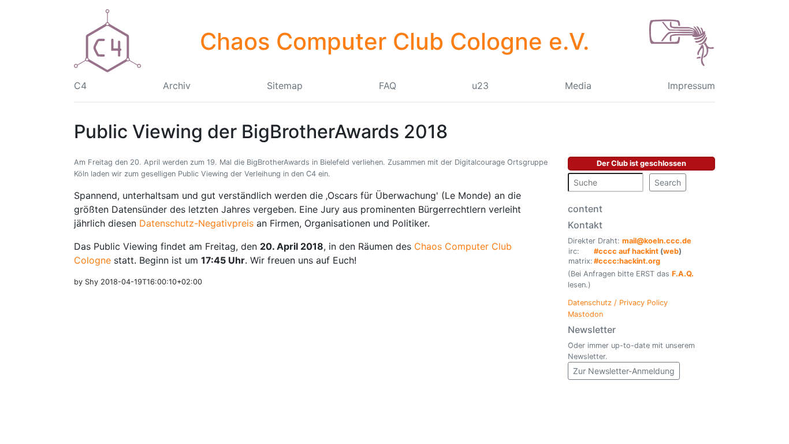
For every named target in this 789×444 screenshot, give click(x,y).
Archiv (177, 85)
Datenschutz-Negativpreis (196, 223)
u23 (480, 85)
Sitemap (285, 85)
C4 (80, 85)
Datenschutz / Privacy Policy (618, 302)
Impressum (691, 85)
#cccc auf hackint (626, 251)
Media (578, 85)
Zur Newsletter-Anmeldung (624, 371)
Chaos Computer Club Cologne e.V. (394, 41)
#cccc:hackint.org (627, 261)
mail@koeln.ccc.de (656, 240)
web (671, 251)
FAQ (387, 85)
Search (667, 182)
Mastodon (585, 314)
